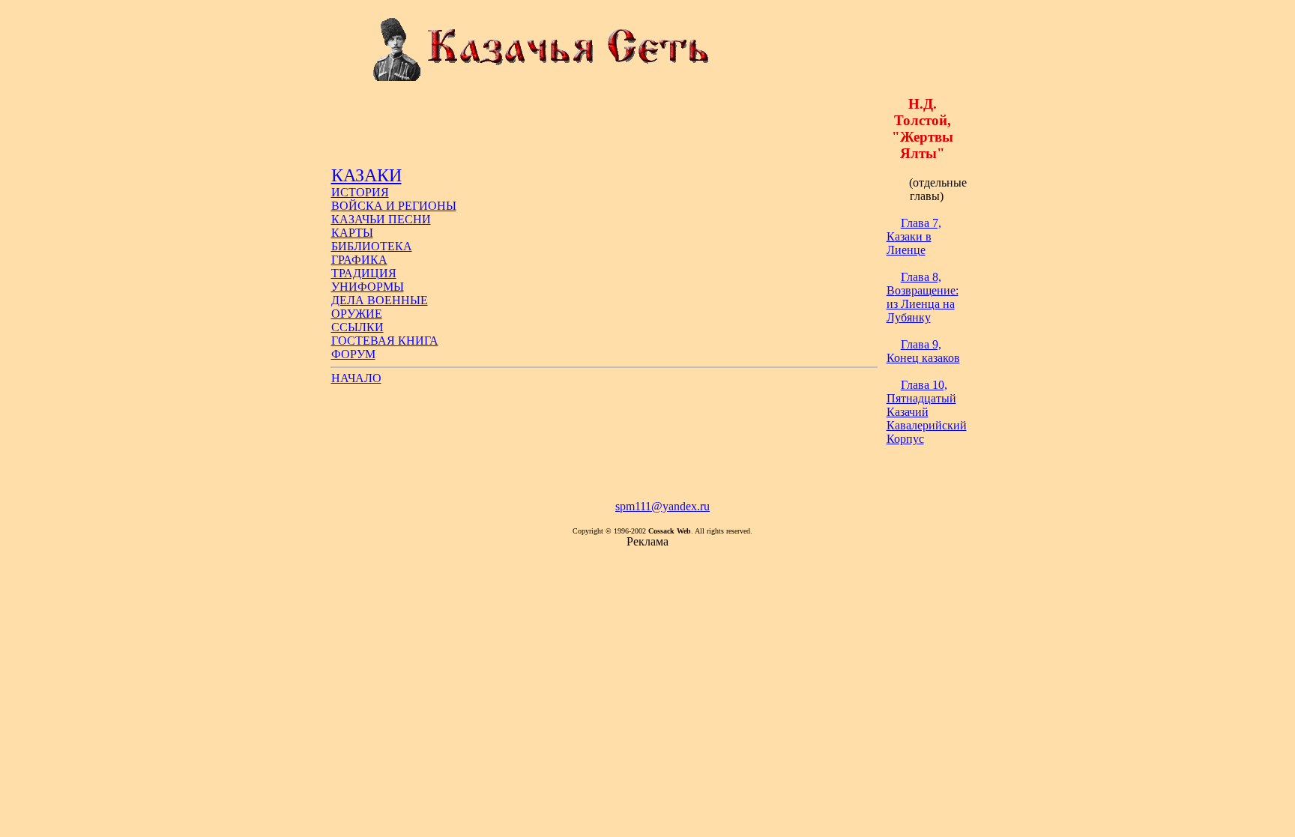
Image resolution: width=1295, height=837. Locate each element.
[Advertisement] (604, 132)
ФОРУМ (353, 354)
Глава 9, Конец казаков (923, 351)
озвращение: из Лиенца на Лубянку (923, 297)
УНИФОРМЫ (367, 286)
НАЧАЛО (356, 378)
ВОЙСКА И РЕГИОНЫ (393, 205)
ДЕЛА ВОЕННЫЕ (379, 300)
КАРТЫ (352, 232)
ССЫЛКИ (357, 327)
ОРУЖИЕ (356, 313)
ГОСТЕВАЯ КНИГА (384, 340)
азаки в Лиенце (914, 236)
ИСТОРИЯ (360, 192)
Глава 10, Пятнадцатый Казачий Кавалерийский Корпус (927, 411)
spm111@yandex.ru (662, 506)
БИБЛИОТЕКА (371, 246)
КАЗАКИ (366, 175)
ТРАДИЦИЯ (363, 273)
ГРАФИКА (359, 259)
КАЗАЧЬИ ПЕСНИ (381, 219)
